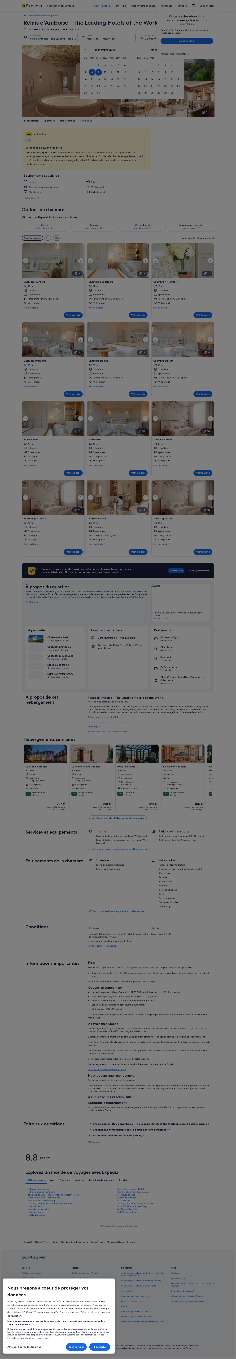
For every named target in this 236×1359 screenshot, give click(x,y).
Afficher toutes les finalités (24, 1346)
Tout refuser (76, 1346)
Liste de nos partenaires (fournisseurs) (28, 1338)
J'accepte (100, 1346)
